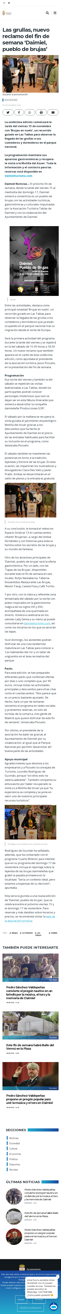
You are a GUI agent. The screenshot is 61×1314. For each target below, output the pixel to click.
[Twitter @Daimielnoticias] (9, 3)
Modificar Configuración (30, 1307)
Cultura (13, 1148)
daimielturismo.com (18, 175)
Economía (15, 1154)
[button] (8, 112)
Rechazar (39, 1299)
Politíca (13, 1159)
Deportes (14, 1164)
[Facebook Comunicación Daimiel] (4, 3)
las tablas (38, 934)
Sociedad (11, 100)
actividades (27, 933)
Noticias (13, 1138)
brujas (15, 933)
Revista (13, 1169)
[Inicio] (7, 12)
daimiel (54, 933)
